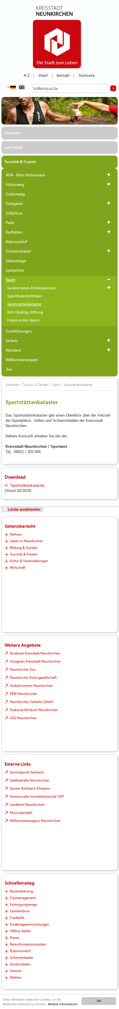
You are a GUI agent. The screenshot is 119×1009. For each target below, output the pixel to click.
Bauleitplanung (21, 891)
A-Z (26, 75)
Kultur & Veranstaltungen (29, 561)
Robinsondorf (16, 242)
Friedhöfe (17, 918)
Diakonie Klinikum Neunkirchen (34, 710)
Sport (10, 280)
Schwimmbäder (18, 251)
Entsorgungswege (23, 904)
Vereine (15, 971)
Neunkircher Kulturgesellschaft (33, 678)
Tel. (8, 452)
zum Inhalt (13, 147)
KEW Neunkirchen (23, 694)
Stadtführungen (19, 331)
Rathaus (16, 534)
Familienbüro (20, 911)
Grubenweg (15, 194)
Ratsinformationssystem (28, 944)
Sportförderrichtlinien (24, 296)
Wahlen (15, 978)
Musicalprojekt (21, 813)
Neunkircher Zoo (23, 669)
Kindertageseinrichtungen (29, 924)
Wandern (13, 350)
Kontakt (63, 75)
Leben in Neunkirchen (26, 541)
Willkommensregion (22, 360)
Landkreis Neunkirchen (27, 805)
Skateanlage (16, 261)
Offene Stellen (20, 931)
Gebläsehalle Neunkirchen (29, 780)
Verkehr (12, 341)
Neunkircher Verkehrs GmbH (31, 702)
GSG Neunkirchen (23, 718)
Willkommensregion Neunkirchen (35, 821)
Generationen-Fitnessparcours (31, 288)
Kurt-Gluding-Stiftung (25, 312)
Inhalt (43, 75)
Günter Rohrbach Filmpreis (30, 788)
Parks (10, 223)
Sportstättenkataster (24, 304)
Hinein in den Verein (23, 320)
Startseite (87, 75)
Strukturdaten (20, 964)
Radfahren (14, 232)
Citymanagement (23, 898)
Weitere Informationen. (63, 1004)
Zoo (9, 369)
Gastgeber (14, 204)
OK (99, 1001)
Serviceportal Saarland (26, 772)
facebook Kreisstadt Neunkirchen (35, 653)
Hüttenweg (15, 184)
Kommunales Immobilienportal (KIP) (37, 796)
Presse (14, 938)
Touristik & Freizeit (20, 162)
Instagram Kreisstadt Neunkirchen (35, 661)
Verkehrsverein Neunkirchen (31, 686)
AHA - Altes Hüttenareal (25, 175)
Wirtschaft (17, 568)
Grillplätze (14, 213)
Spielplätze (15, 270)
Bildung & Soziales (24, 548)
